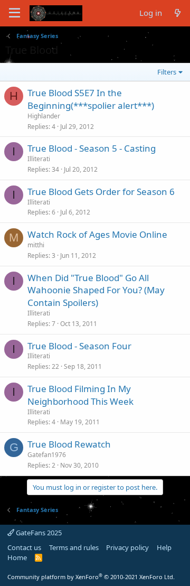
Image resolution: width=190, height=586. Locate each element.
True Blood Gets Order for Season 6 (101, 191)
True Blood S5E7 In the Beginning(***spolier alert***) (90, 99)
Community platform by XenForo (91, 577)
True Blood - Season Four (79, 346)
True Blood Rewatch (69, 444)
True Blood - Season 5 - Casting (91, 148)
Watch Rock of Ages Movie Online (97, 234)
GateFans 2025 (38, 532)
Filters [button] (166, 72)
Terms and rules (74, 547)
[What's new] (177, 13)
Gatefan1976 (46, 454)
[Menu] (14, 13)
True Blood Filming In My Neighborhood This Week (80, 395)
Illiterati (38, 158)
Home (17, 557)
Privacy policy (127, 547)
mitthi (35, 244)
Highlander (43, 115)
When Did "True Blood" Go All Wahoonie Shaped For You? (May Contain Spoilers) (96, 290)
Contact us (24, 547)
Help (164, 547)
